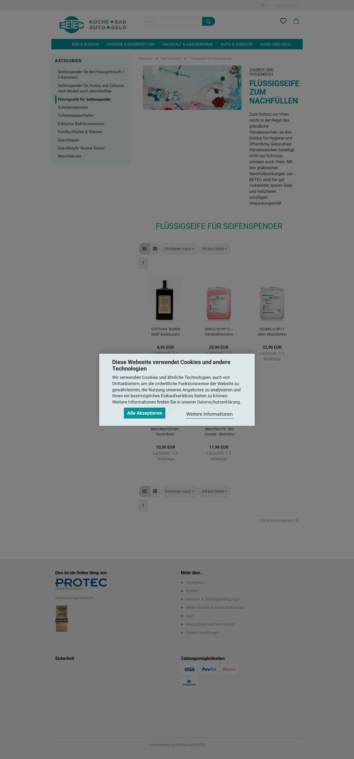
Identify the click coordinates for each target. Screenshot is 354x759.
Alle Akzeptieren (144, 413)
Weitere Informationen (209, 414)
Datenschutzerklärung (218, 402)
